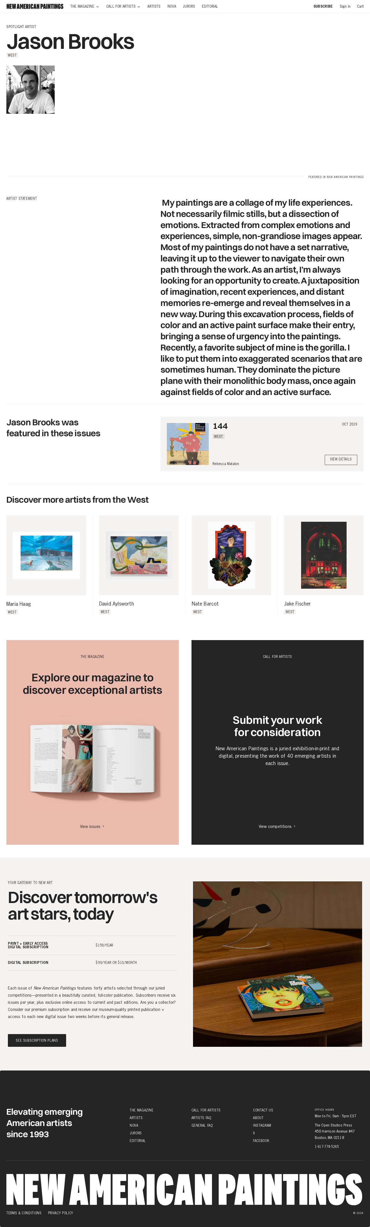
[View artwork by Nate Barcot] (231, 555)
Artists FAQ (201, 1118)
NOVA (134, 1125)
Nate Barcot (205, 604)
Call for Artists (206, 1110)
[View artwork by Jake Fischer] (324, 555)
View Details (341, 459)
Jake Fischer (297, 604)
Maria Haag (18, 604)
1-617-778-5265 (327, 1146)
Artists (136, 1118)
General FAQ (202, 1125)
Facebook (261, 1140)
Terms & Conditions (24, 1213)
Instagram (262, 1125)
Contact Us (263, 1110)
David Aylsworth (116, 604)
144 (220, 425)
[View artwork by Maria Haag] (46, 555)
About (258, 1118)
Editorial (138, 1140)
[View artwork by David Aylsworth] (139, 555)
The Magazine (142, 1110)
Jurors (136, 1133)
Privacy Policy (60, 1213)
